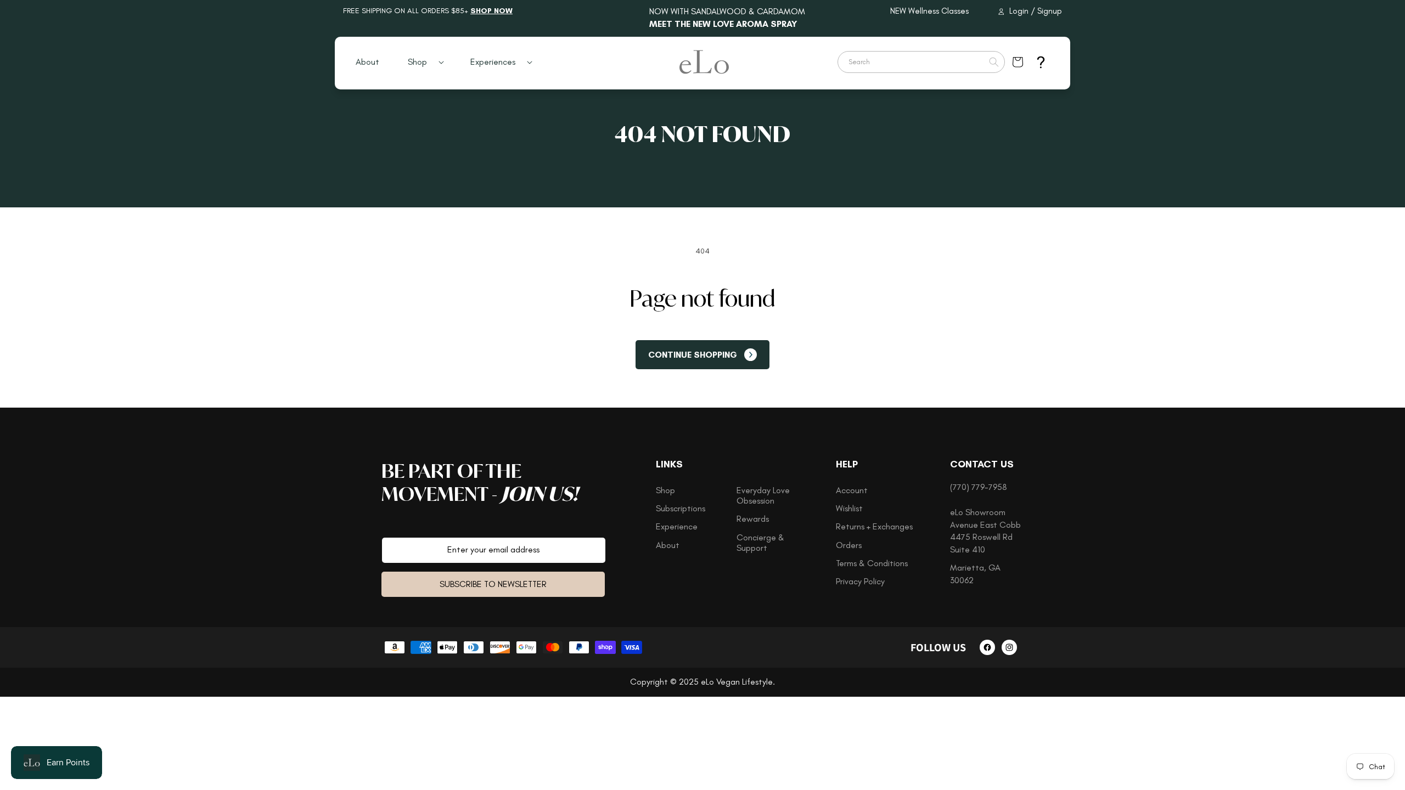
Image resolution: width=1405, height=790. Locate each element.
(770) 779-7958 (978, 487)
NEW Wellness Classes (929, 11)
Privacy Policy (860, 581)
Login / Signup (1035, 11)
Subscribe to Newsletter (493, 584)
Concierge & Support (760, 542)
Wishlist (849, 508)
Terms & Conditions (872, 563)
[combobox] (921, 62)
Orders (849, 545)
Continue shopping (692, 354)
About (667, 545)
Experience (677, 526)
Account (852, 490)
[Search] (994, 62)
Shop (665, 490)
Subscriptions (680, 508)
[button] (421, 62)
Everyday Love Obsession (763, 495)
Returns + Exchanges (874, 526)
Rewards (753, 519)
